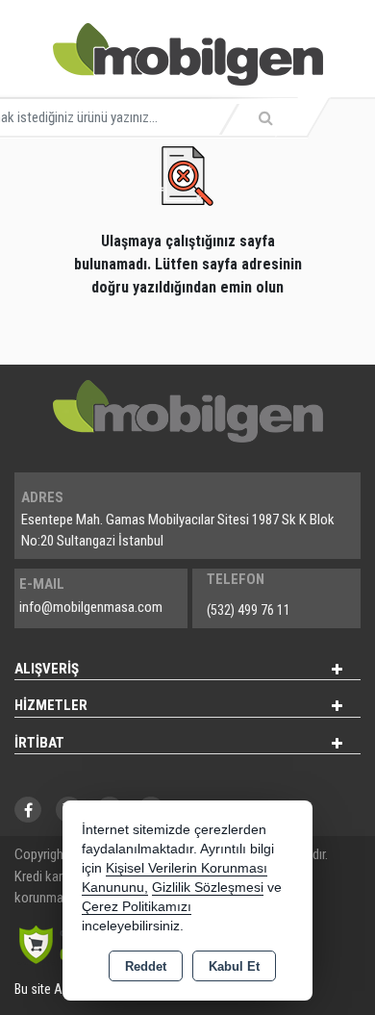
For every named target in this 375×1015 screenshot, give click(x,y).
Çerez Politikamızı (136, 907)
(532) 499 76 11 (248, 610)
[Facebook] (27, 810)
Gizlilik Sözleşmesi (207, 887)
